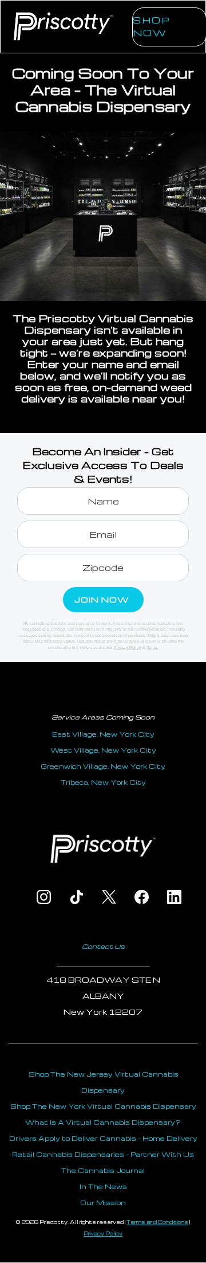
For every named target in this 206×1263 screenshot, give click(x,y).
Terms (151, 648)
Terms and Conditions (157, 1222)
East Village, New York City (103, 734)
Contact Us (103, 946)
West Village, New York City (103, 750)
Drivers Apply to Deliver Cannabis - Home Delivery (103, 1138)
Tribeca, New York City (103, 782)
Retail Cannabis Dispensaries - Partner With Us (103, 1154)
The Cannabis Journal (103, 1170)
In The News (103, 1186)
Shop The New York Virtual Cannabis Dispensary (103, 1106)
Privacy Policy (127, 648)
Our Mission (103, 1202)
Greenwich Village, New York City (103, 766)
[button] (118, 40)
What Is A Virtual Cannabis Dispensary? (103, 1122)
